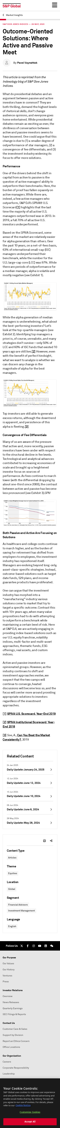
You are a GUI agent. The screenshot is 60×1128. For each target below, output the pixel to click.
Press (6, 981)
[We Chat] (51, 946)
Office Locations (11, 1047)
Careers (7, 1061)
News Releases (11, 1002)
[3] (27, 426)
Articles (12, 857)
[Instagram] (33, 946)
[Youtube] (39, 946)
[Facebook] (27, 946)
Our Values (8, 963)
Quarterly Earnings (12, 1008)
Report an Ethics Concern (16, 1041)
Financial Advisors (18, 904)
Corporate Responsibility (16, 1067)
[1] (18, 207)
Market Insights (14, 15)
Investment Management (21, 910)
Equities (12, 873)
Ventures (7, 975)
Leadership (9, 1073)
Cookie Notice (23, 1105)
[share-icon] (51, 841)
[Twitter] (21, 946)
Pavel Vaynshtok (27, 62)
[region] (30, 1103)
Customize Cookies (30, 1112)
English (12, 926)
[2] (34, 351)
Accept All (30, 1121)
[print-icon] (44, 841)
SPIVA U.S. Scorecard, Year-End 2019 (31, 714)
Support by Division (13, 1035)
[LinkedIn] (45, 946)
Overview (7, 996)
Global (11, 889)
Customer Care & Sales (15, 1029)
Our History (8, 969)
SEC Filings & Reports (14, 1014)
